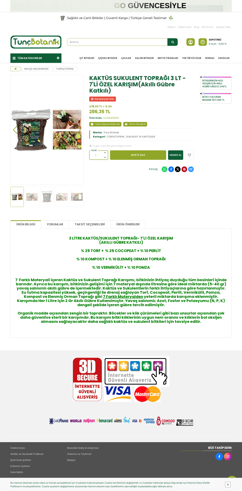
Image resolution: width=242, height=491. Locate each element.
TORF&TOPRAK (65, 69)
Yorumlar (55, 224)
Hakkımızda (185, 27)
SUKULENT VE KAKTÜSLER (140, 136)
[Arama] (173, 42)
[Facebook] (171, 169)
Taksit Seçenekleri (90, 224)
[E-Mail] (191, 169)
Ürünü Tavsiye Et (137, 124)
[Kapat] (228, 484)
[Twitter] (178, 169)
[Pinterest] (184, 169)
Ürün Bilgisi (25, 224)
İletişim (171, 27)
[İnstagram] (228, 456)
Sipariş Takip (223, 27)
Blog (196, 27)
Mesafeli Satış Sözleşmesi (83, 448)
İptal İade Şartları (20, 460)
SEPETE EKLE (138, 155)
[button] (15, 130)
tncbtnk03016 (111, 117)
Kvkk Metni (16, 472)
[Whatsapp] (164, 169)
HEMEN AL (176, 155)
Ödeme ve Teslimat (79, 454)
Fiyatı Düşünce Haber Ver (107, 124)
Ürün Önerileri (128, 224)
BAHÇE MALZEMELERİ (36, 69)
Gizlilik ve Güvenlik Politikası (26, 454)
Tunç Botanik (111, 132)
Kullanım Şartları (20, 466)
